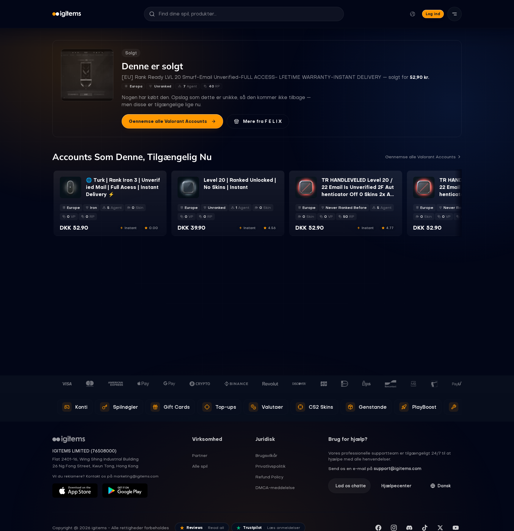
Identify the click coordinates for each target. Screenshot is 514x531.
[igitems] (66, 14)
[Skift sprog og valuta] (413, 14)
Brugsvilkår (266, 455)
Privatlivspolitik (271, 466)
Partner (199, 455)
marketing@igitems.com (136, 476)
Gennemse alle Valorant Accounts (168, 121)
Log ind (433, 13)
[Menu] (454, 14)
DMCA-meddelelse (275, 487)
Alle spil (200, 466)
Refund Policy (269, 477)
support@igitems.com (397, 468)
